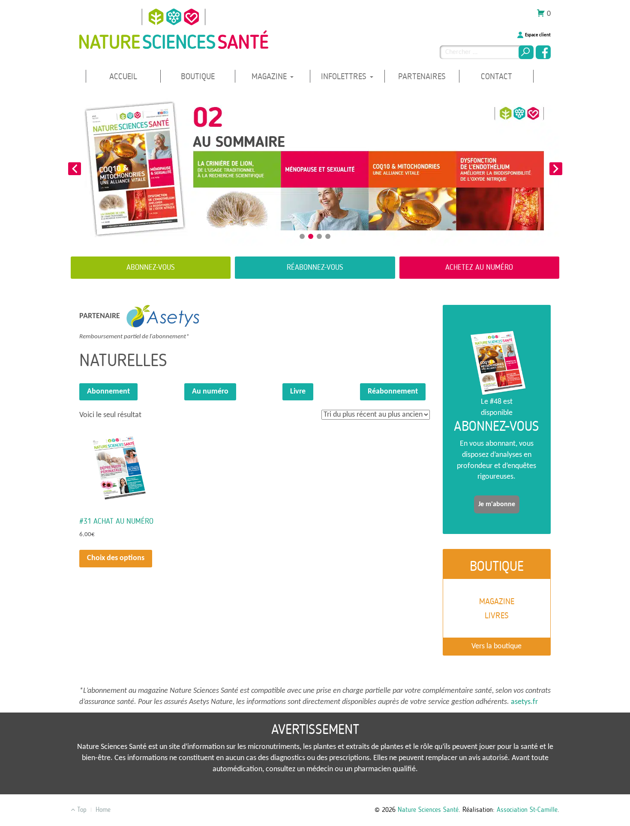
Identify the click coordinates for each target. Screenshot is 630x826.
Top (81, 809)
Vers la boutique (496, 646)
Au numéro (210, 392)
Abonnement (108, 392)
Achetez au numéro (479, 267)
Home (103, 809)
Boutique (198, 76)
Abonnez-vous (150, 267)
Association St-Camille (527, 809)
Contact (496, 76)
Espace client (538, 35)
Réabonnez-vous (315, 267)
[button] (74, 168)
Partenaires (422, 76)
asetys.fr (524, 702)
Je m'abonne (496, 504)
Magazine (270, 76)
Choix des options (115, 558)
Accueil (123, 76)
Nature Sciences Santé (428, 809)
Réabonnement (393, 392)
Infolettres (345, 76)
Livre (298, 392)
